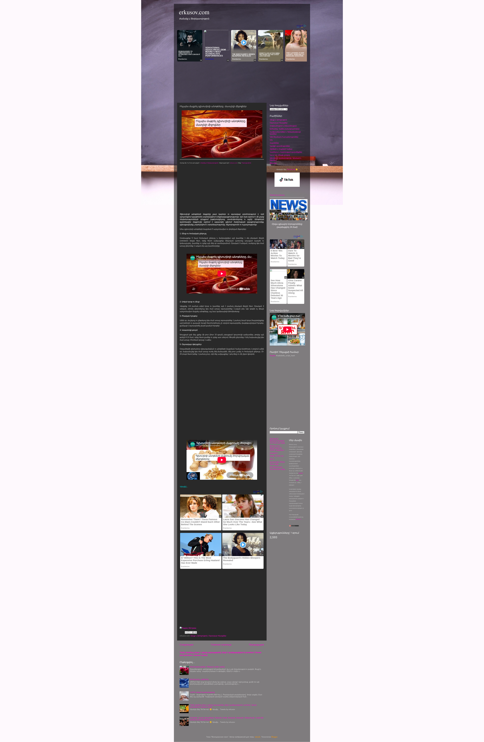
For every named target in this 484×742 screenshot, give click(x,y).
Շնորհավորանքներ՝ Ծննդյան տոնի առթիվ (207, 667)
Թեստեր (273, 163)
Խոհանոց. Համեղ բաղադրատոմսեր (285, 129)
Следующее (186, 644)
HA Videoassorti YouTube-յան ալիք (277, 468)
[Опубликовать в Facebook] (193, 632)
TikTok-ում (291, 169)
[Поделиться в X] (191, 632)
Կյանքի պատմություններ (280, 146)
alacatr (257, 737)
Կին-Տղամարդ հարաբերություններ (284, 137)
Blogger (274, 737)
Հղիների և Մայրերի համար (281, 149)
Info (271, 140)
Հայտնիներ (274, 143)
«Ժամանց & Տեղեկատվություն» (209, 163)
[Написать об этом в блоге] (188, 632)
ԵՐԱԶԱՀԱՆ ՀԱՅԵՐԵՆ (199, 679)
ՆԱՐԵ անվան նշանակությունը (202, 692)
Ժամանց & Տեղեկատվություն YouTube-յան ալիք (277, 441)
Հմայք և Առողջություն (198, 636)
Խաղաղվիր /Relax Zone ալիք (277, 463)
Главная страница (221, 644)
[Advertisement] (242, 81)
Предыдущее (256, 644)
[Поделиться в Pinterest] (195, 632)
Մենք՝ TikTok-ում (276, 456)
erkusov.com (194, 12)
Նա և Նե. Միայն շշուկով (280, 155)
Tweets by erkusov (277, 195)
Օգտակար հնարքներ (217, 636)
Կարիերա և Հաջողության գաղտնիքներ (286, 152)
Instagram (274, 453)
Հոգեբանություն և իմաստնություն (283, 126)
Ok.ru (272, 459)
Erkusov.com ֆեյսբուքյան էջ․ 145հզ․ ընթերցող (277, 448)
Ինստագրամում (246, 163)
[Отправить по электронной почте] (186, 632)
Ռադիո (273, 356)
